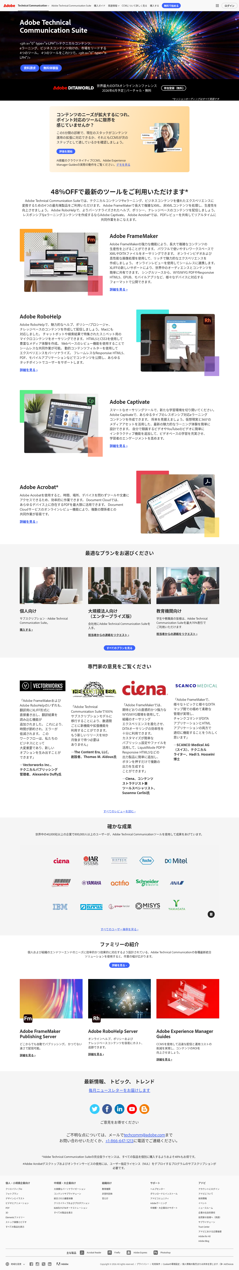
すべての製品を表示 (15, 1226)
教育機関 (106, 1189)
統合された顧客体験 (63, 1198)
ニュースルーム (205, 1207)
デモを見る (123, 164)
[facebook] (31, 1264)
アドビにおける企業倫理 (210, 1231)
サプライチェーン (206, 1222)
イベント (202, 1203)
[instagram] (37, 1264)
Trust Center (203, 1226)
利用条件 (156, 1264)
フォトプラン (12, 1193)
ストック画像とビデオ (16, 1222)
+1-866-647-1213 (119, 1140)
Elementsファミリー (15, 1217)
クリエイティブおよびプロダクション (71, 1203)
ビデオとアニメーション (17, 1203)
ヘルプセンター (157, 1189)
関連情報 (112, 5)
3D (7, 1212)
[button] (217, 5)
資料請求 (30, 68)
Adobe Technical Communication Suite (71, 5)
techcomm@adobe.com (144, 1135)
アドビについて (205, 1193)
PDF (8, 1207)
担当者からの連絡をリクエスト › (108, 635)
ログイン (229, 5)
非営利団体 (107, 1193)
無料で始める (171, 5)
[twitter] (43, 1264)
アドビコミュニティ (159, 1198)
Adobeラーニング (158, 1203)
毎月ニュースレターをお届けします (119, 1090)
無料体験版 (50, 68)
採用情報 (202, 1198)
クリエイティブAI (14, 1189)
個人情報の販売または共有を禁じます (200, 1264)
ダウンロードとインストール (164, 1193)
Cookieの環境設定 (171, 1264)
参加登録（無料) (173, 88)
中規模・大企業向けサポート (164, 1207)
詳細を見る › (119, 289)
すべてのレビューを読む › (119, 811)
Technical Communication (32, 5)
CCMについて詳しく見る (134, 5)
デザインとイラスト (15, 1198)
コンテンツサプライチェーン (67, 1193)
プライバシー (143, 1264)
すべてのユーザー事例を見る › (119, 929)
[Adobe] (9, 5)
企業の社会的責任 (206, 1212)
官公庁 (105, 1198)
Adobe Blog (203, 1241)
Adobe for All (204, 1236)
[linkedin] (49, 1264)
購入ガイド (99, 5)
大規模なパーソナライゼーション (69, 1189)
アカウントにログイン (208, 1189)
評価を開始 (65, 151)
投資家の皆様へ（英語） (210, 1217)
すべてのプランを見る (119, 648)
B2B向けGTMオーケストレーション (70, 1207)
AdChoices (228, 1264)
